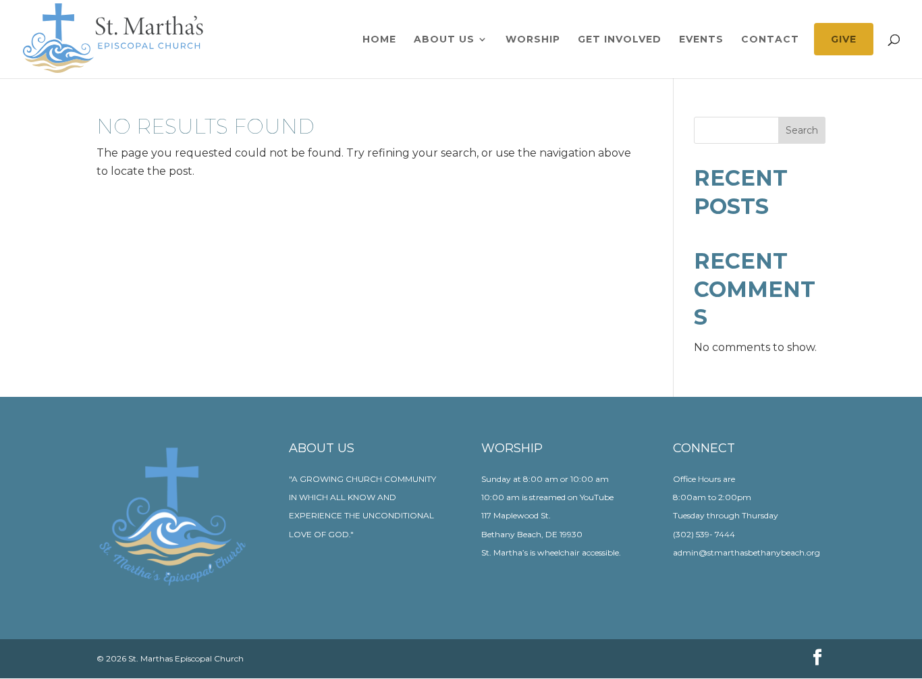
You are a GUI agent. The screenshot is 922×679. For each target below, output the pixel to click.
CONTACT (770, 39)
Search (802, 130)
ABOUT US (444, 39)
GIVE (844, 39)
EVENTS (701, 39)
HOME (379, 39)
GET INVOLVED (619, 39)
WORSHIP (533, 39)
